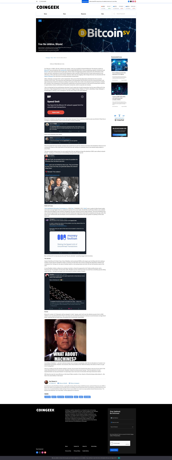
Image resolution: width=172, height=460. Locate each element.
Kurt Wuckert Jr (43, 47)
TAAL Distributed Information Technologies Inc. (56, 208)
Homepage (48, 57)
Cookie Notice (86, 450)
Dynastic (76, 397)
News (64, 14)
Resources (83, 14)
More (102, 14)
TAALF (85, 208)
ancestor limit (47, 397)
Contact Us (76, 446)
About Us (85, 446)
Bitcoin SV (47, 70)
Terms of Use (68, 450)
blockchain (62, 119)
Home (45, 14)
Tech (40, 20)
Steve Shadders (87, 397)
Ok (119, 457)
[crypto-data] (106, 7)
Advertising (93, 446)
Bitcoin (46, 71)
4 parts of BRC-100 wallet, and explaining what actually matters (119, 98)
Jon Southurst (115, 80)
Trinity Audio (57, 63)
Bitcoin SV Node (60, 397)
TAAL (72, 208)
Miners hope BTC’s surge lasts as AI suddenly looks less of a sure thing (103, 1)
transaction (63, 70)
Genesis (81, 397)
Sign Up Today (114, 450)
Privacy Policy (77, 450)
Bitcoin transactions (69, 397)
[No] (170, 458)
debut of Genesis (48, 76)
